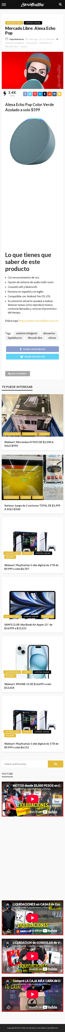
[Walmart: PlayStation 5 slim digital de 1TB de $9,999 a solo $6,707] (32, 538)
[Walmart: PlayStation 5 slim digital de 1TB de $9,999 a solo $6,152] (32, 717)
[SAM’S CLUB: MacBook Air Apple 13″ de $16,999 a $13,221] (32, 598)
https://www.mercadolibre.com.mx (38, 320)
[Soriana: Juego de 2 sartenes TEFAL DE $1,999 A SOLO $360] (32, 477)
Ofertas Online (32, 23)
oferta (27, 672)
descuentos (31, 42)
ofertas (24, 46)
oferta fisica (30, 434)
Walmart (44, 434)
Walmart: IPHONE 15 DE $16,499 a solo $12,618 (27, 685)
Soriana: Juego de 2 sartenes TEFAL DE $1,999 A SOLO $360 (32, 507)
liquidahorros (17, 39)
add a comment (19, 373)
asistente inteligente (14, 42)
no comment (48, 39)
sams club (48, 616)
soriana (38, 497)
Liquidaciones (12, 434)
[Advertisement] (32, 211)
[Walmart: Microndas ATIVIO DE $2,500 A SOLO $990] (32, 415)
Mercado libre (11, 46)
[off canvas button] (4, 4)
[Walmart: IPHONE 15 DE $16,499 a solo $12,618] (32, 657)
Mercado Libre (14, 23)
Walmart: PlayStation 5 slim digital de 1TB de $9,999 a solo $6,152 (31, 745)
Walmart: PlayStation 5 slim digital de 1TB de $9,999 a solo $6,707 (31, 567)
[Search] (60, 4)
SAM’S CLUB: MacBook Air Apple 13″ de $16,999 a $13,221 (28, 626)
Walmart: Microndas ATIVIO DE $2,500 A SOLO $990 (29, 443)
